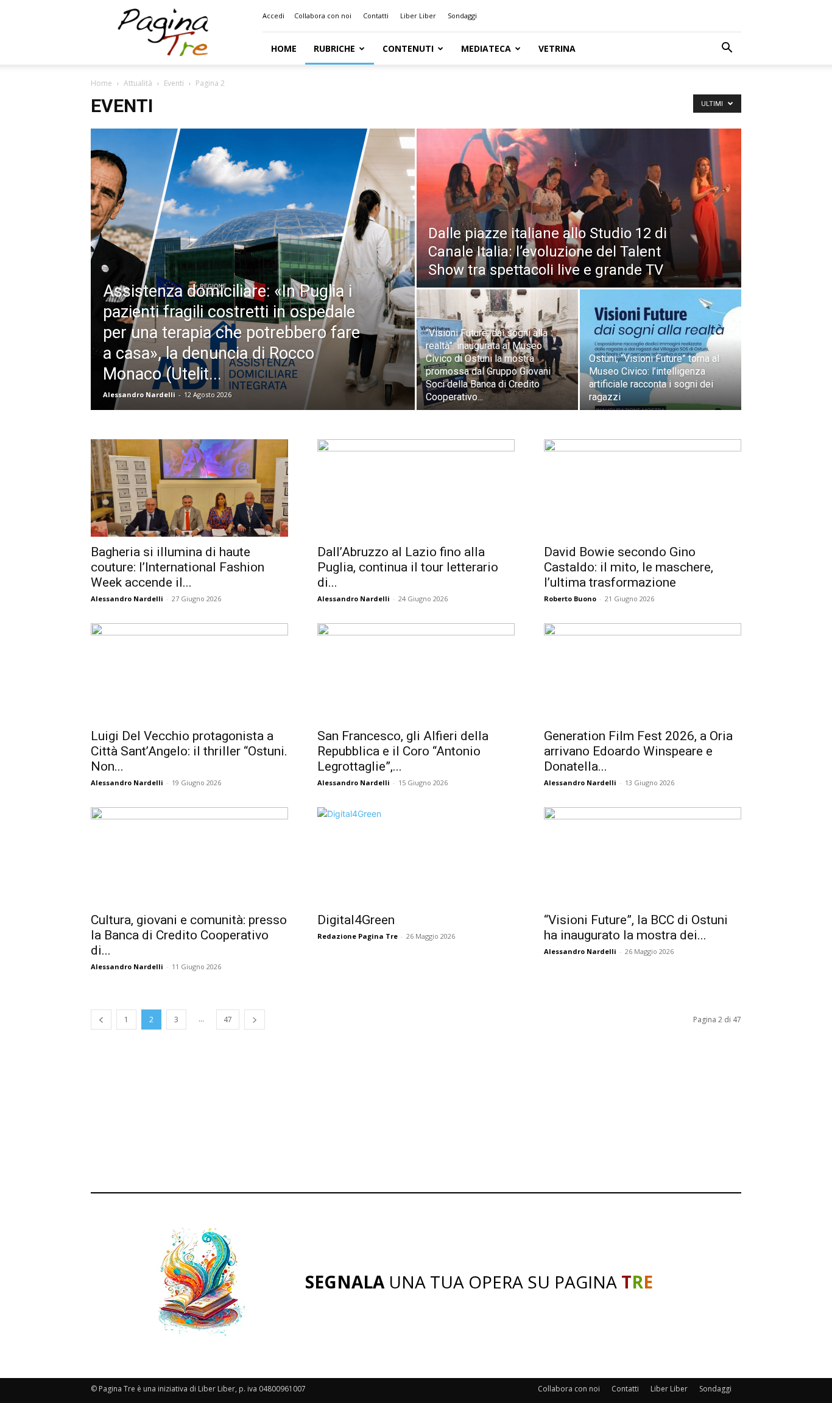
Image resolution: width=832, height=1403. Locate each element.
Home (284, 48)
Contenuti (408, 48)
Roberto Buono (570, 598)
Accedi (273, 15)
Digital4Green (356, 920)
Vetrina (557, 48)
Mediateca (486, 48)
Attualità (138, 83)
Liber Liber (418, 15)
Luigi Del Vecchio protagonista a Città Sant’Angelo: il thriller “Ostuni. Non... (189, 751)
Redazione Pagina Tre (357, 936)
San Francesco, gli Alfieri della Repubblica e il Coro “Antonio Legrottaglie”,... (402, 751)
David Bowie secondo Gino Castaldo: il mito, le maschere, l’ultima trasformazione (628, 567)
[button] (726, 49)
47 (228, 1019)
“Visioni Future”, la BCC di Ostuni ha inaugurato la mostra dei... (636, 927)
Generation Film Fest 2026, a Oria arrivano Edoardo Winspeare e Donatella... (638, 751)
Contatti (376, 15)
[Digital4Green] (416, 856)
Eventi (174, 83)
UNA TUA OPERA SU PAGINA (479, 1281)
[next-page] (254, 1019)
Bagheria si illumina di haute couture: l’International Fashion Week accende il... (177, 567)
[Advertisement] (416, 1133)
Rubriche (334, 48)
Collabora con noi (322, 15)
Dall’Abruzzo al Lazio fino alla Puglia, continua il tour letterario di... (407, 567)
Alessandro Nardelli (139, 394)
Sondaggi (462, 15)
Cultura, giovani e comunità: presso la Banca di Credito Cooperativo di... (189, 935)
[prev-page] (101, 1019)
